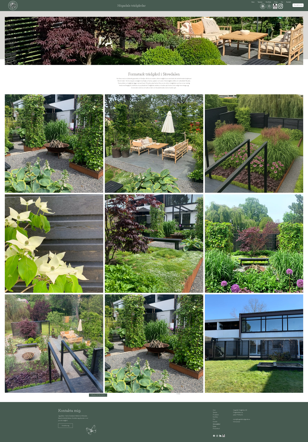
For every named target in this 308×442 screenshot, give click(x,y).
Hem (214, 410)
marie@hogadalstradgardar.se (241, 419)
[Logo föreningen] (223, 436)
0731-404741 (236, 421)
